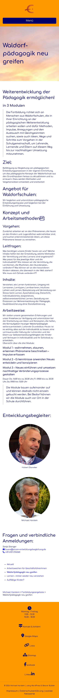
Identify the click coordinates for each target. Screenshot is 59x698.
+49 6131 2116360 (12, 552)
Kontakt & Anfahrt (31, 627)
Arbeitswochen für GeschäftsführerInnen (27, 568)
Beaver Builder (49, 686)
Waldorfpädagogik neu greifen (22, 572)
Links (32, 646)
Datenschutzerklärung (31, 691)
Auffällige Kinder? (15, 580)
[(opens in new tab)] (29, 444)
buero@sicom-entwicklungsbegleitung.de (25, 549)
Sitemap (31, 655)
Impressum (12, 691)
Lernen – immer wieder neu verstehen (25, 576)
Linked (28, 675)
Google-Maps (31, 636)
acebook (30, 665)
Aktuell (10, 564)
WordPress (35, 686)
